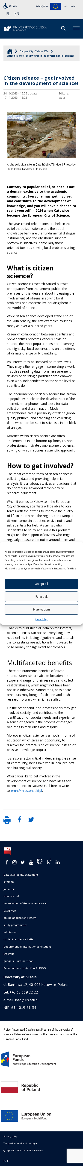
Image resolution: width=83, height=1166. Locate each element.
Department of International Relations (27, 946)
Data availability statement (20, 874)
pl (8, 13)
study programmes (15, 925)
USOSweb (9, 910)
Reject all (41, 596)
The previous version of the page (20, 1143)
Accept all (41, 583)
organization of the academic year (25, 903)
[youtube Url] (31, 862)
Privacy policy (10, 1136)
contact (73, 6)
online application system (19, 917)
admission (10, 932)
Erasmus (8, 953)
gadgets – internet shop (18, 961)
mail (65, 6)
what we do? (11, 896)
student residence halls (18, 939)
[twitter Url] (23, 862)
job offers (9, 889)
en (17, 13)
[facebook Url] (7, 862)
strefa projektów (42, 6)
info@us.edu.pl (27, 999)
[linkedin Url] (57, 862)
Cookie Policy (41, 619)
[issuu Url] (39, 862)
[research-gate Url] (49, 862)
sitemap (8, 881)
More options (41, 609)
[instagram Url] (14, 862)
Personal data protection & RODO (24, 968)
